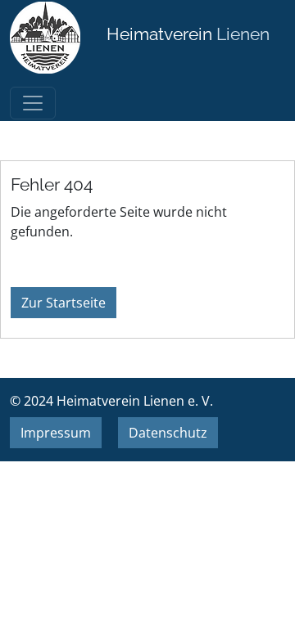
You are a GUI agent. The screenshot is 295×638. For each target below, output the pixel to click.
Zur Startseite (63, 303)
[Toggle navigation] (33, 103)
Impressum (55, 433)
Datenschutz (168, 433)
